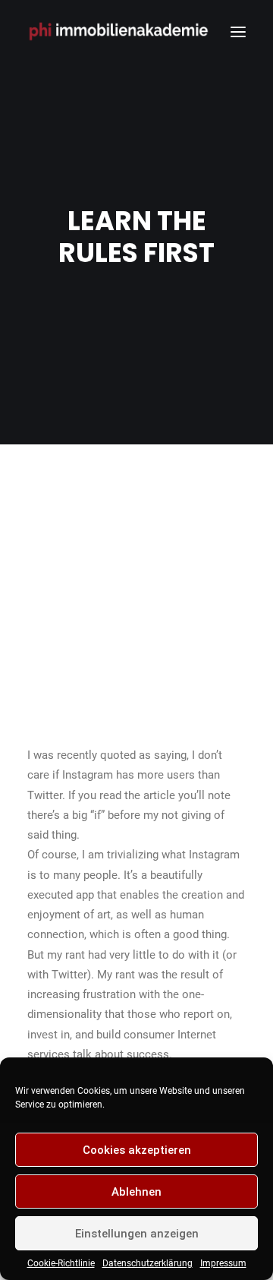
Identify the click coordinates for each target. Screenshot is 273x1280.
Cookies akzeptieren (137, 1150)
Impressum (223, 1263)
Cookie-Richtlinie (61, 1263)
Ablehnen (136, 1192)
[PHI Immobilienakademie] (122, 32)
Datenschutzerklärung (147, 1263)
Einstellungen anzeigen (137, 1233)
